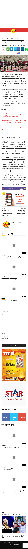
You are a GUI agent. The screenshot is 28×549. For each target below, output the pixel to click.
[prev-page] (3, 306)
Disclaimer (22, 542)
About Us (11, 544)
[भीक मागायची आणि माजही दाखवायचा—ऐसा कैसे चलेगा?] (14, 524)
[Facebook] (18, 49)
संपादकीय (4, 534)
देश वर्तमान (4, 255)
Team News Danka (6, 45)
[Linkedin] (22, 49)
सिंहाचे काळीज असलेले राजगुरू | (10, 279)
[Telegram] (11, 49)
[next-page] (5, 306)
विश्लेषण (3, 298)
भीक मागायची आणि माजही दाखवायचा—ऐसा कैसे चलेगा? (13, 536)
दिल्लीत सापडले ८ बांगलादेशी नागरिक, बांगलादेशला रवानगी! (21, 212)
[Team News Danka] (7, 224)
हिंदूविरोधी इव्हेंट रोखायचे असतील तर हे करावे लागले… (13, 301)
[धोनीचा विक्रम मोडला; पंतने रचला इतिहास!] (14, 502)
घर (2, 38)
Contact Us (16, 544)
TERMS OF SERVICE (7, 542)
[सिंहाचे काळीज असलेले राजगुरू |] (14, 267)
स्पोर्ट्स (3, 512)
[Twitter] (15, 49)
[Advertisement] (14, 14)
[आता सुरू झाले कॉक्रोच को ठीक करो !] (14, 245)
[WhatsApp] (8, 49)
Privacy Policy (15, 542)
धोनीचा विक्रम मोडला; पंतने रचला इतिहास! (12, 514)
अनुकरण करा (14, 413)
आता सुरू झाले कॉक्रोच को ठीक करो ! (11, 257)
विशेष (4, 38)
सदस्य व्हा (22, 413)
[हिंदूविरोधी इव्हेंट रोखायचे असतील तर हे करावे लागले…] (14, 289)
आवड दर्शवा (5, 413)
